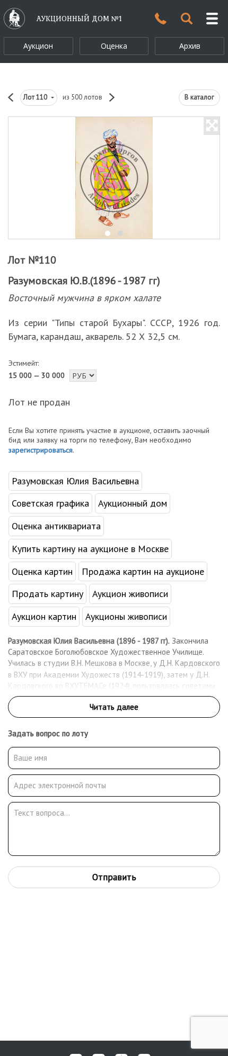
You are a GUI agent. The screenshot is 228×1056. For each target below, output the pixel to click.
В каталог (199, 97)
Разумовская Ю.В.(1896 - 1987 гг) (84, 280)
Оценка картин (42, 571)
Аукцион (38, 46)
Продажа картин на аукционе (143, 571)
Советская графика (50, 503)
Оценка (114, 46)
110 (36, 97)
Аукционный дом (132, 503)
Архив (189, 46)
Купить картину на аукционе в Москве (90, 549)
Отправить (114, 877)
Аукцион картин (44, 616)
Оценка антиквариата (56, 526)
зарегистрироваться (40, 450)
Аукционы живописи (126, 616)
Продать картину (47, 594)
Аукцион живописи (130, 594)
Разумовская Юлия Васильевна (75, 481)
